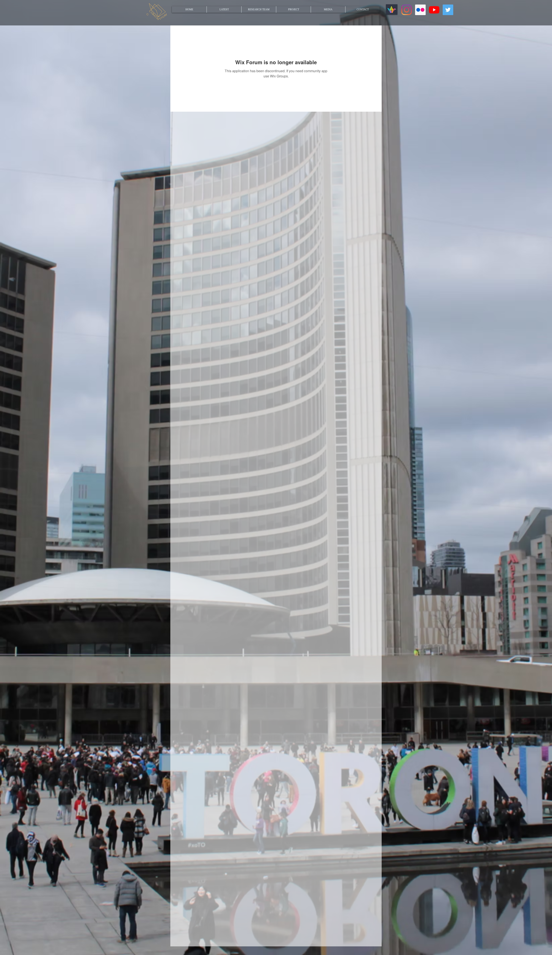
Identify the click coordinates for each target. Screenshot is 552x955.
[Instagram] (406, 10)
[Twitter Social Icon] (448, 10)
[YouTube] (434, 10)
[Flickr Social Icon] (420, 10)
